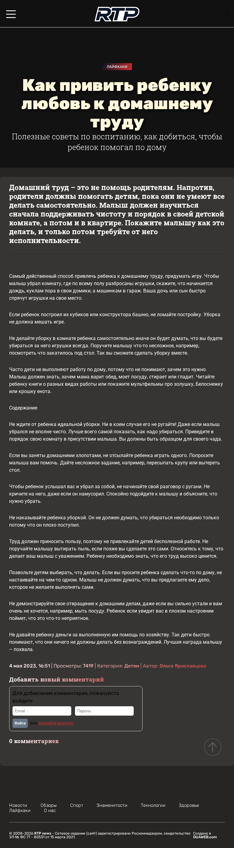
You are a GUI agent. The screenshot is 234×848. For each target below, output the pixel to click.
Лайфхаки (117, 67)
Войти (20, 723)
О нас (50, 810)
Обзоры (49, 805)
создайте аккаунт (56, 723)
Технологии (153, 805)
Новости (18, 805)
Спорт (76, 805)
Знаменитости (112, 805)
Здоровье (189, 805)
